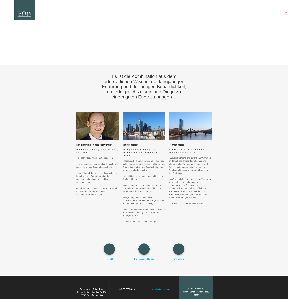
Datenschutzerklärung (234, 10)
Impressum (263, 10)
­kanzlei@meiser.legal (161, 289)
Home (190, 10)
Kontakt (205, 10)
